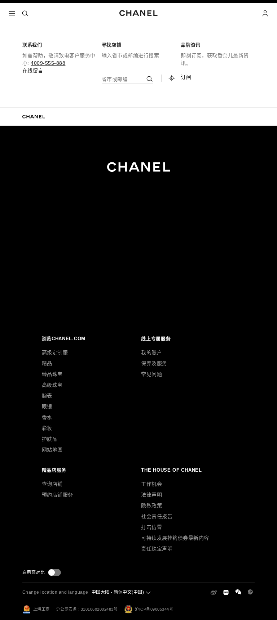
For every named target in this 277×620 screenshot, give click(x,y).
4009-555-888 (48, 63)
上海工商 (41, 609)
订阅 (186, 77)
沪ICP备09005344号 (154, 609)
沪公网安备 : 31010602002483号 (87, 609)
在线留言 (32, 70)
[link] (171, 78)
